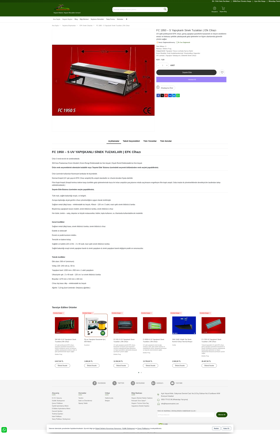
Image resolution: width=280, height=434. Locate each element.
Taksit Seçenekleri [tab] (131, 141)
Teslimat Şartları (57, 414)
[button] (138, 372)
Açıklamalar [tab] (113, 141)
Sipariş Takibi (83, 403)
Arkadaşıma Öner (167, 88)
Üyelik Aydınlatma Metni (60, 406)
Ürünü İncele (62, 365)
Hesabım (215, 11)
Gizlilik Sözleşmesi (58, 400)
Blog (76, 19)
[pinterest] (166, 95)
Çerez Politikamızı (143, 428)
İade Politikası (57, 416)
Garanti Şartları (57, 411)
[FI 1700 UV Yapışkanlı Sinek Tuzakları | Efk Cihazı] (213, 325)
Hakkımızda (109, 398)
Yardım (80, 398)
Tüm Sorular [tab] (166, 141)
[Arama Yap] (165, 9)
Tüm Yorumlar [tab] (150, 141)
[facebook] (158, 95)
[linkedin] (174, 95)
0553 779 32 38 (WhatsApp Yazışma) (174, 399)
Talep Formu (110, 19)
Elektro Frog (167, 48)
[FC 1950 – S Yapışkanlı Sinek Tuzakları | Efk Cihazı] (103, 80)
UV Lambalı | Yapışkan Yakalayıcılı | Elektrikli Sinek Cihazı (176, 55)
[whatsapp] (178, 95)
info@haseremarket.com (170, 404)
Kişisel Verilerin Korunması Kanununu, (108, 428)
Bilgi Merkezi (84, 19)
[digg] (170, 95)
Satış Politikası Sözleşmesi (61, 419)
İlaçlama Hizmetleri (97, 19)
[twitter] (162, 95)
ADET (172, 65)
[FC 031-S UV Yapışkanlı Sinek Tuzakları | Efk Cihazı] (125, 325)
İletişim (107, 400)
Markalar (120, 19)
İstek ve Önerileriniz (85, 400)
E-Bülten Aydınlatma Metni (61, 408)
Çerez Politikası (57, 403)
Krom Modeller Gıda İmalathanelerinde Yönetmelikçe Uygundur (178, 53)
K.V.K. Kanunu (57, 398)
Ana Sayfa (56, 19)
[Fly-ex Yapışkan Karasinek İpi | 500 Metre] (96, 325)
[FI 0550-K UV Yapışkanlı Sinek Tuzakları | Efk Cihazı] (155, 325)
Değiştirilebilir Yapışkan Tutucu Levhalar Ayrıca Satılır (174, 51)
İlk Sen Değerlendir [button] (184, 42)
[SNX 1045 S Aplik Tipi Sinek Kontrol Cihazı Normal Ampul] (184, 325)
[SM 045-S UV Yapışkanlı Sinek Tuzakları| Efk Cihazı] (67, 325)
